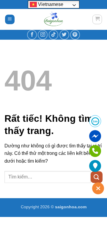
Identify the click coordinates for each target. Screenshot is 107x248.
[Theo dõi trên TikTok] (54, 35)
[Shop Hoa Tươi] (53, 19)
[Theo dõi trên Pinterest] (75, 35)
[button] (10, 19)
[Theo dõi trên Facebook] (32, 35)
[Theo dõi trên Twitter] (64, 35)
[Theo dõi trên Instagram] (43, 35)
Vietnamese (50, 4)
